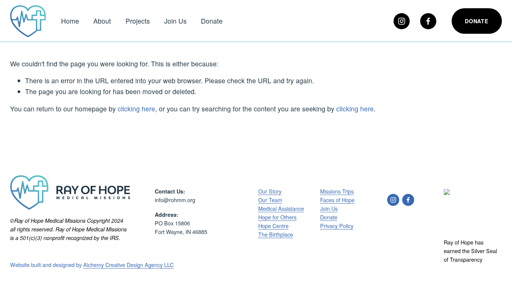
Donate (212, 21)
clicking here (136, 108)
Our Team (270, 200)
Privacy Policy (336, 226)
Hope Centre (273, 226)
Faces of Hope (337, 200)
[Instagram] (402, 21)
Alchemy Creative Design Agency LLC (128, 264)
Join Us (175, 21)
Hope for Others (277, 217)
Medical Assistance (281, 208)
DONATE (476, 21)
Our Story (269, 191)
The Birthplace (275, 234)
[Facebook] (428, 21)
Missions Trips (337, 191)
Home (70, 21)
